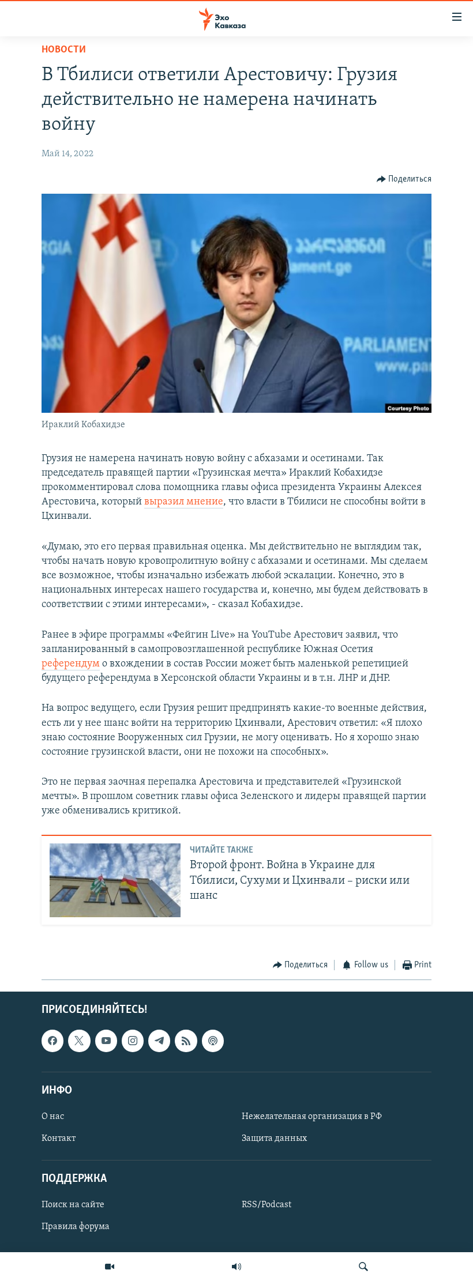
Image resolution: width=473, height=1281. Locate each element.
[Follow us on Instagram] (133, 1041)
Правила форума (76, 1226)
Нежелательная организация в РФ (312, 1116)
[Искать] (363, 1266)
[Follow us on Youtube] (106, 1041)
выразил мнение (183, 502)
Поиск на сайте (73, 1205)
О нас (53, 1116)
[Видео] (109, 1266)
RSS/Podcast (266, 1205)
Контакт (59, 1138)
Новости (64, 50)
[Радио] (236, 1266)
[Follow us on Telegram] (159, 1041)
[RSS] (186, 1041)
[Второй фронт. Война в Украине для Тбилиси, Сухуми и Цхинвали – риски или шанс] (115, 880)
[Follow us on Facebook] (52, 1041)
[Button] (404, 179)
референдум (71, 664)
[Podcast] (213, 1041)
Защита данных (274, 1138)
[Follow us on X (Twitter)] (79, 1041)
